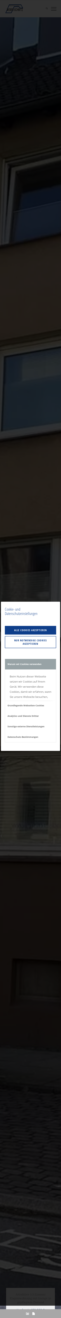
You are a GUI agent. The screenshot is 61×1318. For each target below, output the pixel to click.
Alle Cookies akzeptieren (30, 630)
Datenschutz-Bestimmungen (23, 736)
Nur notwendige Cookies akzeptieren (30, 642)
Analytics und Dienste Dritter (23, 715)
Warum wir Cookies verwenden (24, 664)
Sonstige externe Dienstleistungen (26, 726)
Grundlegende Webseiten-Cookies (26, 705)
